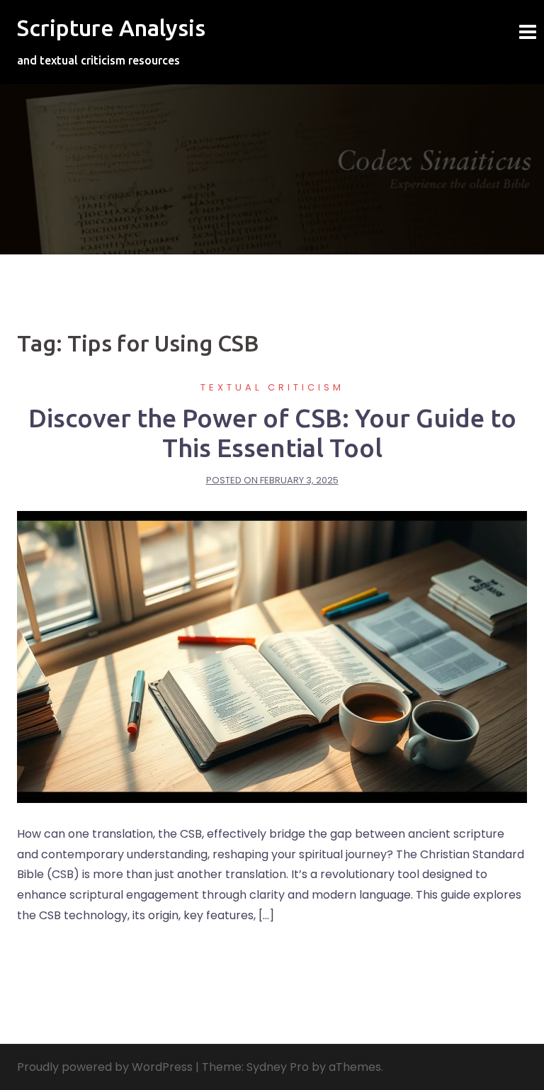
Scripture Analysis (111, 27)
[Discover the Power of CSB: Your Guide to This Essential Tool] (272, 656)
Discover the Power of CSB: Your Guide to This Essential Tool (272, 432)
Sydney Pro (277, 1067)
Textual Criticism (272, 387)
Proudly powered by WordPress (105, 1067)
